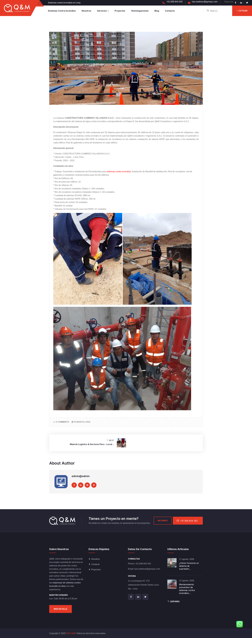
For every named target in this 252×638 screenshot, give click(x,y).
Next (111, 440)
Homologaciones (140, 10)
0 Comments (62, 422)
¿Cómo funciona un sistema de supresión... (189, 566)
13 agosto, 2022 (82, 422)
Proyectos (120, 10)
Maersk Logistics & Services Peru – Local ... (92, 444)
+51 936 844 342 (143, 564)
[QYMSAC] (17, 8)
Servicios (102, 10)
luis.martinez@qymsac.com (204, 2)
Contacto (170, 10)
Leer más (175, 601)
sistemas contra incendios (119, 171)
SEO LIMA (71, 633)
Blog (156, 10)
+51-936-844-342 (174, 2)
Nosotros (86, 10)
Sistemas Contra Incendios (62, 10)
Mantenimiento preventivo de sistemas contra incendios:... (187, 588)
